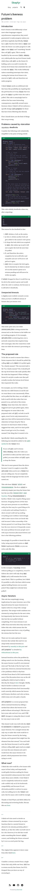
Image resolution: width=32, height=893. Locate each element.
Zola (18, 889)
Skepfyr (16, 2)
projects (15, 7)
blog (9, 7)
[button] (21, 7)
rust (21, 22)
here (17, 683)
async (24, 22)
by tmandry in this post (16, 646)
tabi (21, 889)
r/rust (8, 805)
